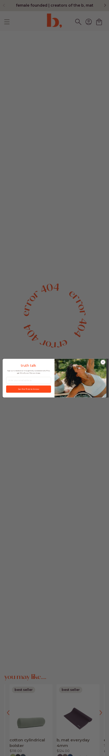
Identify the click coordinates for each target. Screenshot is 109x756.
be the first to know (28, 388)
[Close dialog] (103, 362)
